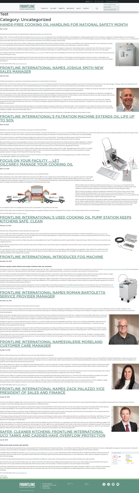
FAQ (68, 484)
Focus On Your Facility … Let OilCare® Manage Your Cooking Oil (36, 162)
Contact (86, 8)
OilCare (53, 8)
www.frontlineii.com (21, 63)
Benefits (62, 8)
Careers (86, 483)
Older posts (3, 475)
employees (127, 195)
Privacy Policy (70, 483)
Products (44, 8)
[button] (97, 8)
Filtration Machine (60, 132)
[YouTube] (117, 484)
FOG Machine (121, 269)
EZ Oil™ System (38, 52)
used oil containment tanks (33, 452)
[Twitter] (104, 484)
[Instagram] (108, 484)
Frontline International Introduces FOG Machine (51, 257)
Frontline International (10, 39)
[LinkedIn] (113, 484)
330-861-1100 (45, 486)
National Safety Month (38, 37)
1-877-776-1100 (46, 488)
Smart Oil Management (116, 185)
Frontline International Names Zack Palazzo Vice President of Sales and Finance (52, 390)
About (78, 8)
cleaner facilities (110, 193)
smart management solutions (36, 84)
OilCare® (73, 177)
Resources (70, 8)
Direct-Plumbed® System (121, 39)
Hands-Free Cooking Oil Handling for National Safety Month (64, 24)
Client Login (99, 1)
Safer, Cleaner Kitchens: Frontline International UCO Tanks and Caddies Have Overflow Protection (52, 433)
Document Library (112, 1)
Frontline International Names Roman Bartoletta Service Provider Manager (52, 294)
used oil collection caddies (51, 452)
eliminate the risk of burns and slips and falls (76, 286)
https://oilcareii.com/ (20, 213)
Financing (87, 484)
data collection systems (99, 251)
